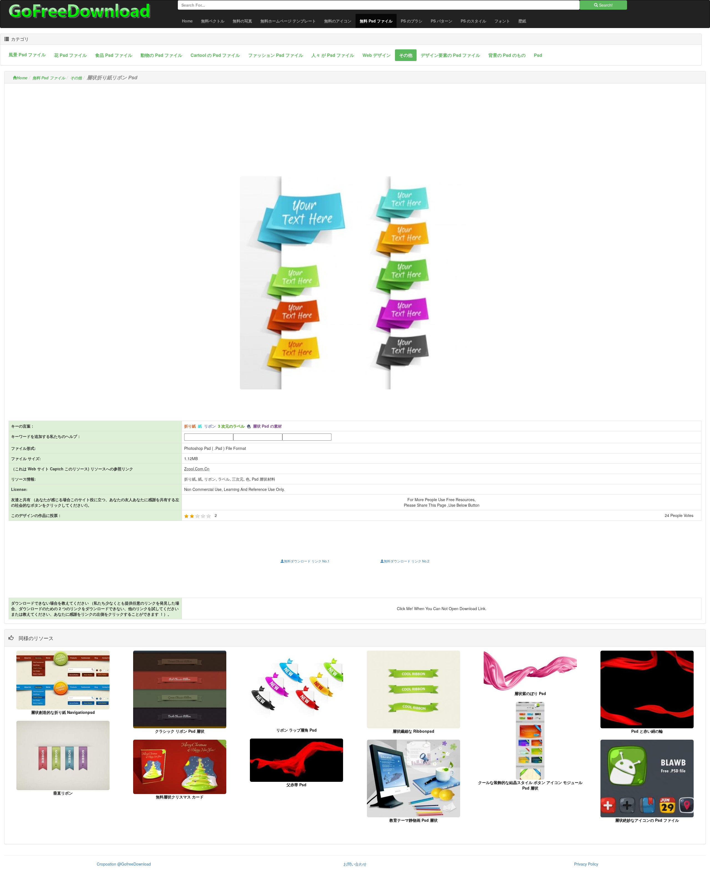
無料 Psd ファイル (378, 21)
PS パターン (441, 21)
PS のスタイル (473, 21)
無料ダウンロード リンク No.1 (306, 561)
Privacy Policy (586, 864)
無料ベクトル (212, 21)
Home (187, 21)
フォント (502, 21)
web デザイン (376, 55)
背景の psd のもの (507, 55)
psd (538, 55)
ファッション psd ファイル (275, 55)
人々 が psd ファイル (332, 55)
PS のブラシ (411, 21)
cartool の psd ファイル (215, 55)
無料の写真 (242, 21)
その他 (405, 55)
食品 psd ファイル (113, 55)
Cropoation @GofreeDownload (124, 864)
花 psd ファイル (70, 55)
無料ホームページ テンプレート (288, 21)
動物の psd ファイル (161, 55)
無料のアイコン (337, 21)
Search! (605, 5)
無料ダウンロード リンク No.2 (406, 561)
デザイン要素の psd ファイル (450, 55)
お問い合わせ (355, 864)
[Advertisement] (355, 126)
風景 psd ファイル (27, 54)
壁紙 (522, 21)
